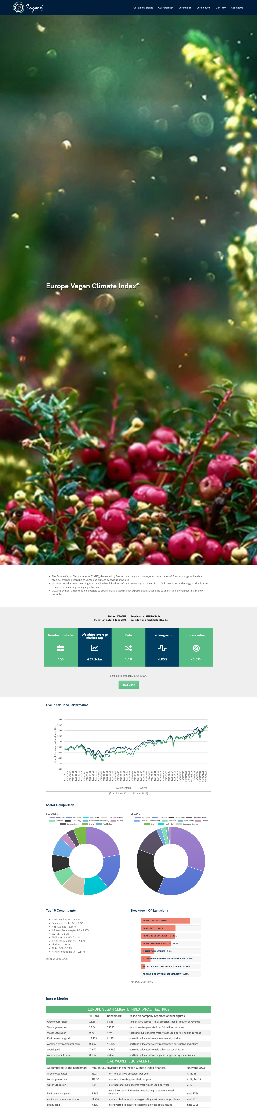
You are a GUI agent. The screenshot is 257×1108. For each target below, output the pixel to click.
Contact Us (237, 7)
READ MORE (128, 684)
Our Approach (165, 7)
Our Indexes (184, 7)
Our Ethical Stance (143, 7)
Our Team (221, 7)
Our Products (203, 7)
